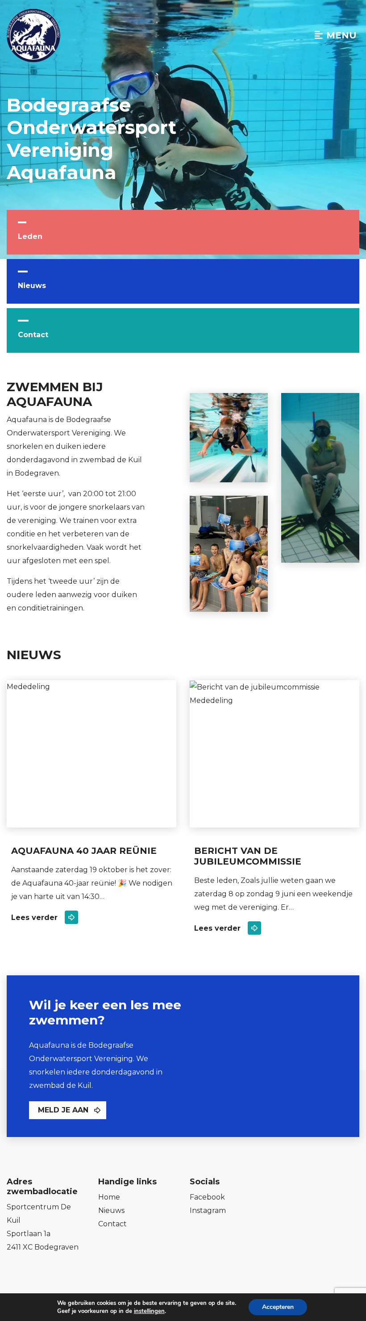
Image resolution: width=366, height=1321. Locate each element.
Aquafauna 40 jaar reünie (84, 850)
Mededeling (28, 686)
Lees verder (34, 917)
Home (109, 1197)
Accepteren (278, 1307)
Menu (341, 35)
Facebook (207, 1197)
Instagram (208, 1210)
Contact (33, 334)
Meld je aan (63, 1110)
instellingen (149, 1311)
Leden (30, 236)
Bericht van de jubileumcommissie (247, 856)
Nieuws (32, 285)
